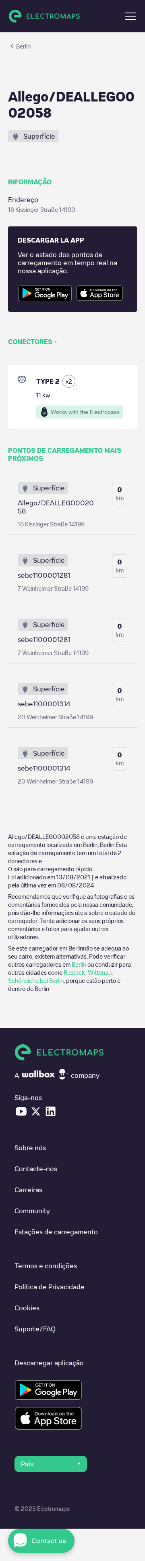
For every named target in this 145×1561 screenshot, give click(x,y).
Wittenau (100, 972)
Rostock (74, 972)
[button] (130, 16)
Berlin (79, 964)
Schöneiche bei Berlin (36, 980)
